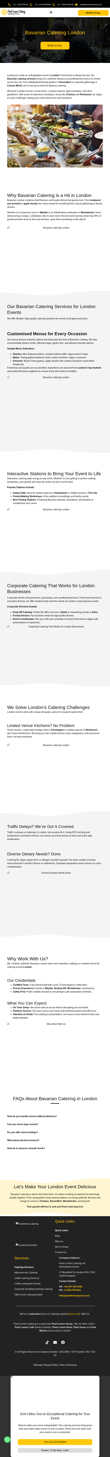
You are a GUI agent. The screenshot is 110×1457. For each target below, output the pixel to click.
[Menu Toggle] (51, 12)
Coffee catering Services (26, 1278)
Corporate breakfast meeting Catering (33, 1289)
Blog (57, 1236)
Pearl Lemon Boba (62, 1327)
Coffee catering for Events (27, 1283)
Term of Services (68, 1365)
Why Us (59, 1241)
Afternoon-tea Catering (25, 1272)
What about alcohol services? (23, 1140)
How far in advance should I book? (26, 1148)
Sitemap (37, 1365)
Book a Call (74, 1314)
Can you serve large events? (22, 1124)
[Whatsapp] (7, 1439)
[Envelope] (55, 1342)
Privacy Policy (51, 1365)
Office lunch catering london (28, 1294)
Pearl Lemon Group (62, 1324)
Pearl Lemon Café (24, 1327)
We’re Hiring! (61, 1247)
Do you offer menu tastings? (22, 1132)
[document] (55, 1416)
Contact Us (60, 1252)
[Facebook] (62, 1342)
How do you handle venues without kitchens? (32, 1116)
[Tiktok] (47, 1342)
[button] (55, 1116)
